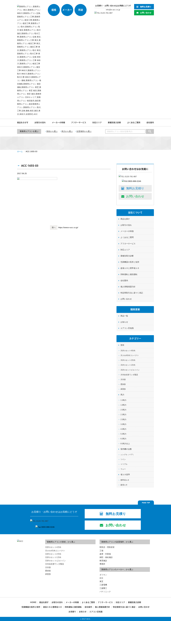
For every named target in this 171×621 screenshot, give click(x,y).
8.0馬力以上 (125, 444)
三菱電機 (103, 585)
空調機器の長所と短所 (130, 262)
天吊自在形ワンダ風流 (129, 375)
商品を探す (125, 219)
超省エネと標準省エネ (130, 268)
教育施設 (103, 561)
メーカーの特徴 (58, 122)
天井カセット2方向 (128, 360)
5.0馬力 (123, 434)
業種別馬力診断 (114, 122)
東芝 (101, 581)
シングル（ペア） (127, 455)
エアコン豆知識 (127, 328)
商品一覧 (124, 316)
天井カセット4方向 (128, 351)
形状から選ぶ (52, 131)
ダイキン (103, 575)
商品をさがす (22, 122)
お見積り (72, 611)
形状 (122, 345)
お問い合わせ (145, 13)
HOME (33, 602)
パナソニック (105, 591)
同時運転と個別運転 (129, 274)
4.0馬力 (123, 429)
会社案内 (150, 122)
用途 (80, 9)
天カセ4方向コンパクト (130, 355)
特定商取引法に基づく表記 (132, 293)
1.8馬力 (123, 405)
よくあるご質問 (133, 122)
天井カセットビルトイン (130, 370)
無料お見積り (145, 7)
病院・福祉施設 (106, 557)
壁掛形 (123, 384)
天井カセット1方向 (128, 365)
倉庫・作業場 (105, 554)
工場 (101, 551)
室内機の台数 (126, 449)
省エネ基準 (125, 474)
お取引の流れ (40, 122)
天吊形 (123, 379)
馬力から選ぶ (67, 131)
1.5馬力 (123, 400)
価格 (53, 9)
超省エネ (124, 485)
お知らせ (124, 322)
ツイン (123, 459)
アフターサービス (78, 122)
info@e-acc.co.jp (113, 10)
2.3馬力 (123, 415)
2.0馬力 (123, 410)
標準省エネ (125, 480)
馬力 (122, 395)
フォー (123, 469)
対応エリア (97, 122)
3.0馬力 (123, 424)
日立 (101, 578)
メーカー (67, 9)
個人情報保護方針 (128, 287)
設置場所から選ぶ (84, 131)
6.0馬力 (123, 439)
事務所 (102, 564)
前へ (54, 227)
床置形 (123, 389)
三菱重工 (103, 588)
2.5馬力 (123, 419)
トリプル (124, 464)
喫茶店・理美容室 (107, 547)
